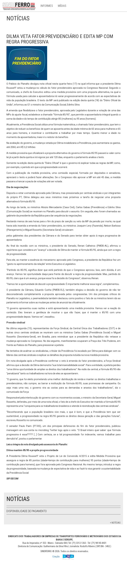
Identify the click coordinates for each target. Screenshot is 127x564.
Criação (56, 556)
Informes (47, 5)
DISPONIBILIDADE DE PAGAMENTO (26, 511)
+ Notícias (115, 522)
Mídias (62, 5)
